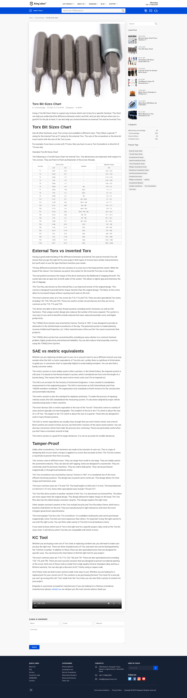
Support (112, 4)
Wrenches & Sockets (69, 675)
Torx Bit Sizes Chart (145, 49)
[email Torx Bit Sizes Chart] (150, 10)
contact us (56, 589)
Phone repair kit (67, 667)
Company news (133, 139)
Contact (32, 681)
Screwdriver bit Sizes (136, 157)
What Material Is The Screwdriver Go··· (145, 115)
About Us (80, 4)
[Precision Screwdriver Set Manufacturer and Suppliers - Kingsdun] (38, 3)
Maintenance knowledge (136, 130)
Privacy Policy (117, 690)
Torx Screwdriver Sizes (137, 164)
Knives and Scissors (69, 678)
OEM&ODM (92, 4)
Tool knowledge (39, 18)
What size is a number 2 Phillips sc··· (147, 93)
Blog (103, 4)
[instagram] (139, 678)
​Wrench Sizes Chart (135, 151)
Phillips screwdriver (135, 179)
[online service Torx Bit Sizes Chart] (145, 10)
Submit (34, 647)
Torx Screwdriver (150, 186)
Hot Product (68, 4)
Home (31, 18)
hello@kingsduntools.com (108, 679)
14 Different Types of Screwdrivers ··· (146, 82)
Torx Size (132, 189)
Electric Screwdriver (69, 672)
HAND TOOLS (38, 10)
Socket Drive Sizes (135, 176)
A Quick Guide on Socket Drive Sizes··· (147, 71)
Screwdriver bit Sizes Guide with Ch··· (146, 60)
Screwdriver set (67, 669)
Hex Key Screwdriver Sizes (138, 173)
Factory (31, 672)
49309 (80, 108)
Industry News (133, 136)
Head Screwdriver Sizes (137, 160)
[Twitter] (129, 678)
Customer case (34, 675)
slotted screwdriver (135, 186)
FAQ (30, 669)
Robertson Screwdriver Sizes (139, 170)
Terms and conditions (101, 690)
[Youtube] (143, 678)
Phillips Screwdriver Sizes (137, 167)
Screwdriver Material (136, 183)
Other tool (65, 681)
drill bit (147, 179)
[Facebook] (134, 678)
